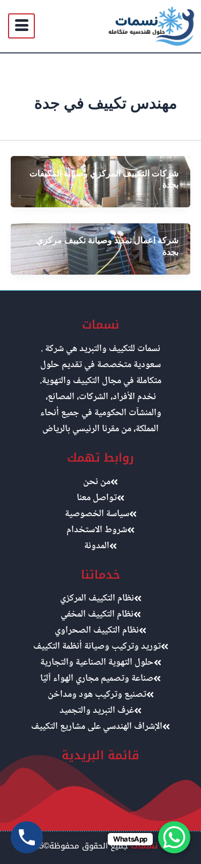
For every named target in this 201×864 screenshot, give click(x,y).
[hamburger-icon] (21, 25)
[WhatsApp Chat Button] (174, 837)
